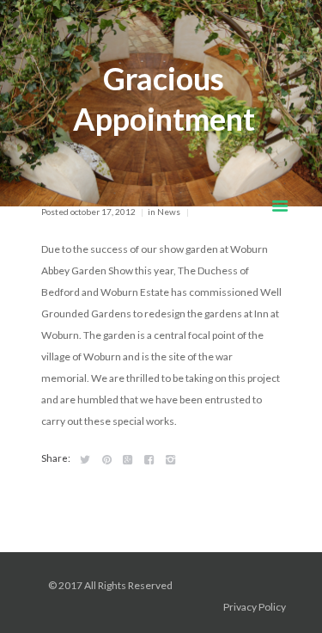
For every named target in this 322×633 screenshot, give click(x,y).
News (168, 211)
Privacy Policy (255, 606)
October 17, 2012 (103, 211)
